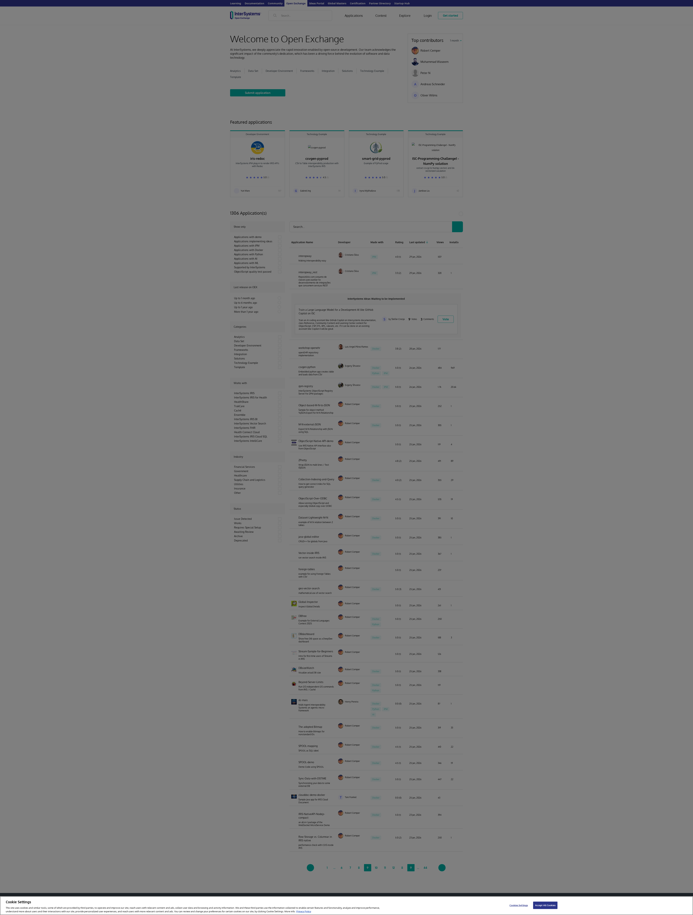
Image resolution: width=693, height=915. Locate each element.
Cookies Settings (518, 905)
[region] (346, 905)
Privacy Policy (303, 911)
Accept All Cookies (545, 905)
